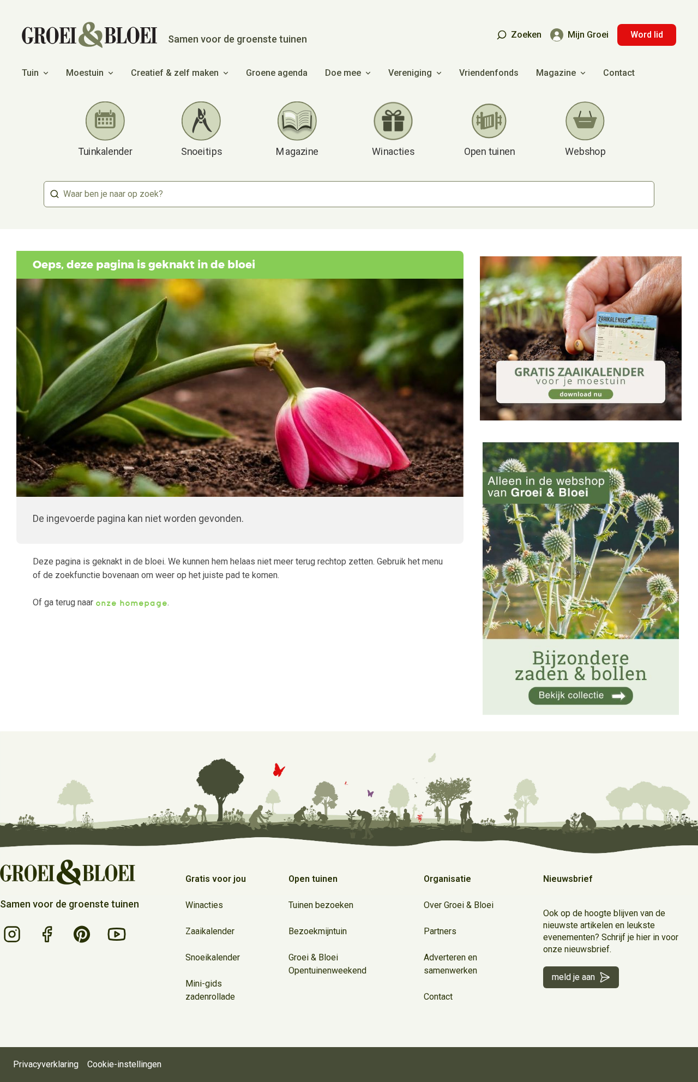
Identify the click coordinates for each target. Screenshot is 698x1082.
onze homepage (131, 603)
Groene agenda (277, 73)
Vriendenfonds (489, 73)
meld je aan (573, 977)
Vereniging (410, 73)
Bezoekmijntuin (317, 931)
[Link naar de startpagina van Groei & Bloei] (67, 872)
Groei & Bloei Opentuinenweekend (327, 964)
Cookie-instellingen (124, 1064)
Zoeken (526, 34)
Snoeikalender (212, 957)
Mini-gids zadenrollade (210, 990)
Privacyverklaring (46, 1064)
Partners (440, 931)
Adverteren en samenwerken (450, 964)
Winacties (204, 905)
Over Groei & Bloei (459, 905)
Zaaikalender (209, 931)
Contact (619, 73)
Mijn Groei (588, 34)
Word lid (646, 34)
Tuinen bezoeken (320, 905)
